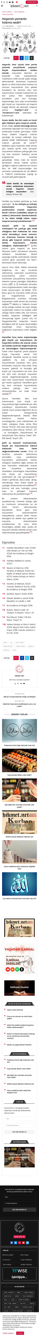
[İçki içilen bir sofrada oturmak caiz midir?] (19, 790)
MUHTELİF (29, 1311)
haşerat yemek (20, 646)
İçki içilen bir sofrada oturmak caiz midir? (19, 806)
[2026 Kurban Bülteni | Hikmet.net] (19, 822)
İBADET (19, 1292)
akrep (5, 642)
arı (11, 642)
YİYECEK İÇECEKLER (17, 1311)
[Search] (37, 6)
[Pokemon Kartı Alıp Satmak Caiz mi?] (19, 730)
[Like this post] (16, 58)
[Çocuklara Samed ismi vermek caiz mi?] (19, 884)
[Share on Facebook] (22, 58)
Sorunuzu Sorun (31, 2)
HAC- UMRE (7, 1307)
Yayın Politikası (26, 1259)
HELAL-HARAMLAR (28, 1296)
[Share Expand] (32, 58)
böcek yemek (20, 642)
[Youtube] (10, 2)
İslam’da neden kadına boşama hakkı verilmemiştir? (20, 1026)
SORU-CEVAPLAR (8, 1292)
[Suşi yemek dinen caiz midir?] (19, 760)
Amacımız (6, 1259)
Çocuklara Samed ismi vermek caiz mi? (19, 898)
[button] (36, 143)
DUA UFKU (23, 1303)
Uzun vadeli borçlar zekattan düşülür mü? (19, 867)
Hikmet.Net (10, 26)
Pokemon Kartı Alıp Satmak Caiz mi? (19, 745)
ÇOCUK (6, 1311)
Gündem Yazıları (27, 1307)
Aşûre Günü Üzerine (15, 1010)
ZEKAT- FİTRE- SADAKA (10, 1303)
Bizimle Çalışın (8, 1255)
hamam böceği (7, 646)
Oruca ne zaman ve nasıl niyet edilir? (19, 1017)
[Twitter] (4, 2)
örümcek (6, 650)
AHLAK (13, 1300)
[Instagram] (7, 2)
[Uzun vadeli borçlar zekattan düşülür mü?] (19, 852)
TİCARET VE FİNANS (23, 1300)
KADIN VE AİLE (7, 1296)
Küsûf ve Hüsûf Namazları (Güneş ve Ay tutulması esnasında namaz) (21, 1036)
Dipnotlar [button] (8, 542)
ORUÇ (5, 1300)
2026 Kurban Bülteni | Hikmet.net (19, 837)
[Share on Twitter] (27, 58)
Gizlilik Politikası (26, 1264)
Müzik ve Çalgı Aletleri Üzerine (19, 1045)
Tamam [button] (20, 1333)
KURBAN (16, 1307)
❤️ (17, 2)
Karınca (30, 646)
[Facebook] (1, 2)
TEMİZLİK (31, 1303)
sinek (14, 650)
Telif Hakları (7, 1264)
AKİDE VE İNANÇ (28, 1292)
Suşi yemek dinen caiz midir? (19, 775)
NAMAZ (17, 1296)
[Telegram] (13, 2)
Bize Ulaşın (25, 1255)
